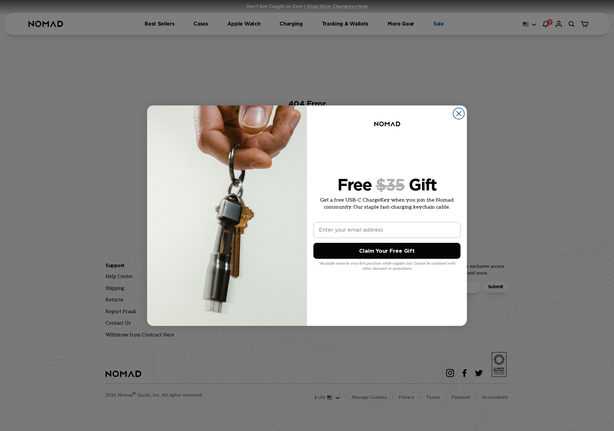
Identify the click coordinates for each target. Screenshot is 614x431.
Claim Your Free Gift (387, 251)
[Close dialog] (458, 113)
